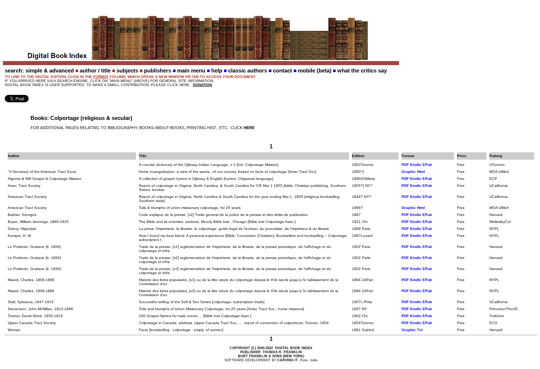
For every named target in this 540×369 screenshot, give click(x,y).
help (216, 70)
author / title (95, 70)
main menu (191, 70)
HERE (249, 127)
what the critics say (362, 70)
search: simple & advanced (39, 70)
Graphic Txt (412, 330)
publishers (157, 70)
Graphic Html (413, 172)
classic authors (247, 70)
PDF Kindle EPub (417, 165)
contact (282, 70)
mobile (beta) (314, 70)
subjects (127, 70)
